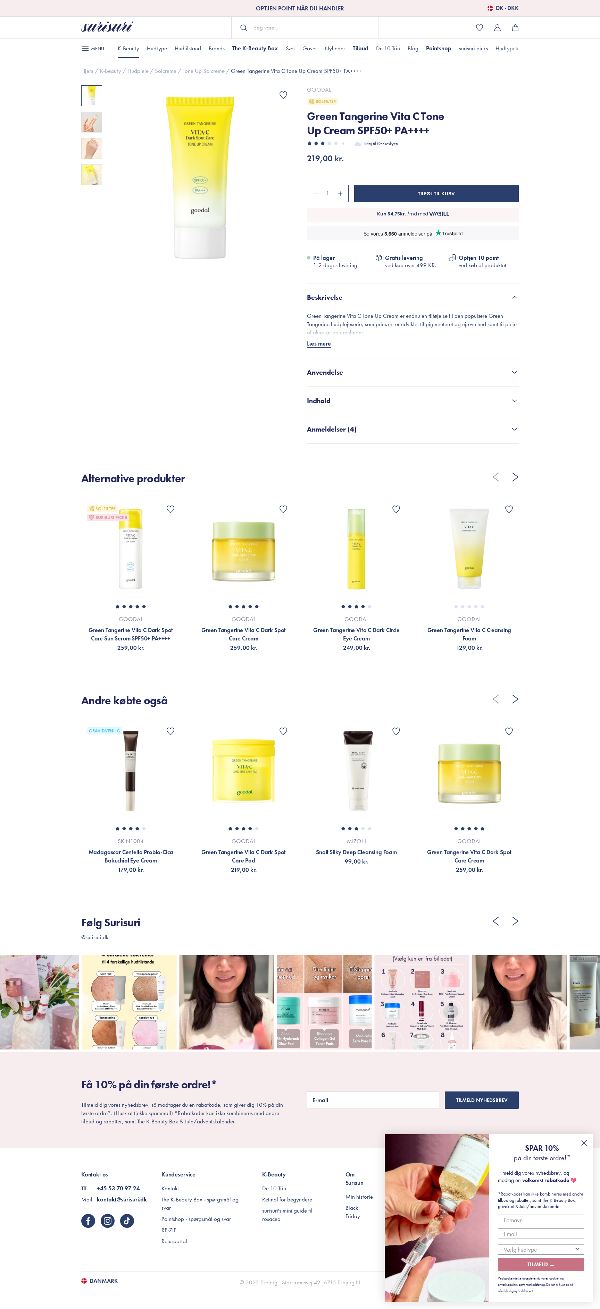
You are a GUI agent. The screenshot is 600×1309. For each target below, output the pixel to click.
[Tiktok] (127, 1221)
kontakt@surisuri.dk (122, 1199)
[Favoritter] (283, 95)
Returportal (174, 1241)
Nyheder (335, 48)
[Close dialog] (584, 1143)
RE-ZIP (168, 1230)
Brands (217, 48)
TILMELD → (541, 1264)
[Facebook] (88, 1221)
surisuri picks (473, 48)
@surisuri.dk (94, 937)
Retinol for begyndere (287, 1199)
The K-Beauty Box (255, 48)
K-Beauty (128, 48)
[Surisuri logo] (107, 28)
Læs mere (319, 343)
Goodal (319, 89)
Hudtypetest (509, 48)
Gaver (309, 48)
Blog (413, 48)
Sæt (290, 48)
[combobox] (539, 1249)
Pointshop (438, 48)
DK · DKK (507, 8)
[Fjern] (314, 193)
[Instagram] (108, 1221)
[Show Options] (577, 1249)
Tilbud (360, 48)
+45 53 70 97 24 (118, 1188)
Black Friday (352, 1212)
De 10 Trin (388, 48)
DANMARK (104, 1281)
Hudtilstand (188, 48)
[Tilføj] (341, 193)
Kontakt (170, 1188)
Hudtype (157, 48)
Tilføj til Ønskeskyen (380, 143)
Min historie (359, 1196)
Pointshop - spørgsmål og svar (196, 1219)
